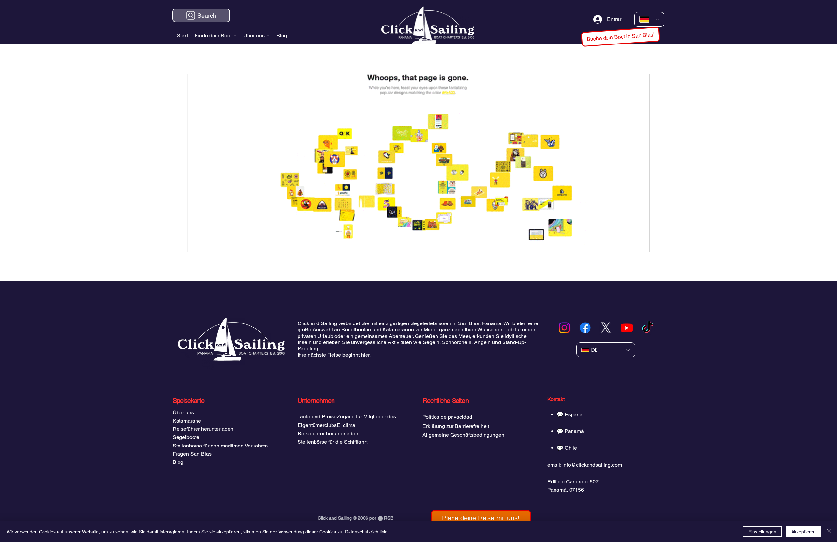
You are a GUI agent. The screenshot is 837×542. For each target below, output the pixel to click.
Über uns (183, 413)
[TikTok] (648, 328)
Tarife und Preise (317, 416)
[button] (620, 37)
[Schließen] (829, 531)
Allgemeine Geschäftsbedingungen (463, 435)
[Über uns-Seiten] (268, 35)
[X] (606, 328)
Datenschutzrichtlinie (366, 531)
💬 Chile (567, 448)
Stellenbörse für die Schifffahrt (332, 442)
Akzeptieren (803, 531)
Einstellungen (762, 531)
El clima (346, 425)
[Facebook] (585, 328)
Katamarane (187, 421)
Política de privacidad (447, 417)
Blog (178, 462)
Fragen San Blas (192, 454)
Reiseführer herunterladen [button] (328, 433)
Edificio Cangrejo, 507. (573, 482)
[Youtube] (627, 328)
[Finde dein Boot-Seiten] (235, 35)
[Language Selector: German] (649, 19)
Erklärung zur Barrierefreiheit (455, 426)
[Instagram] (564, 328)
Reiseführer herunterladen (203, 429)
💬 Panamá (570, 431)
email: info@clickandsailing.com (584, 465)
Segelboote (186, 437)
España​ (574, 414)
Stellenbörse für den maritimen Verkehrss (220, 446)
